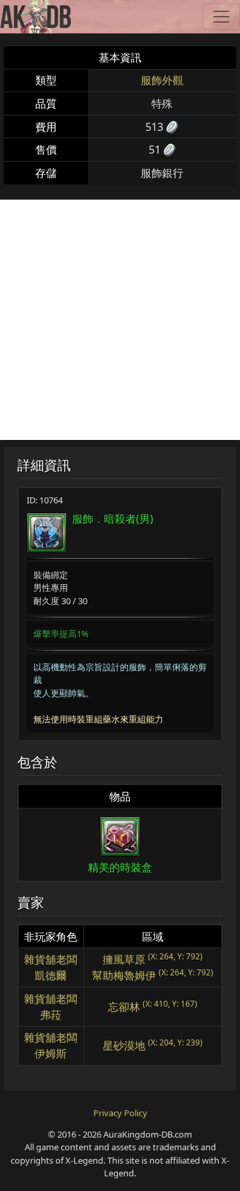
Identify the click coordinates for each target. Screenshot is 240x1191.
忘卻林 (124, 1006)
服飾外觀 (162, 80)
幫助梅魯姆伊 (124, 975)
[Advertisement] (120, 320)
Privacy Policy (120, 1113)
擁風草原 (124, 959)
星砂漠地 (124, 1045)
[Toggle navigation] (221, 16)
